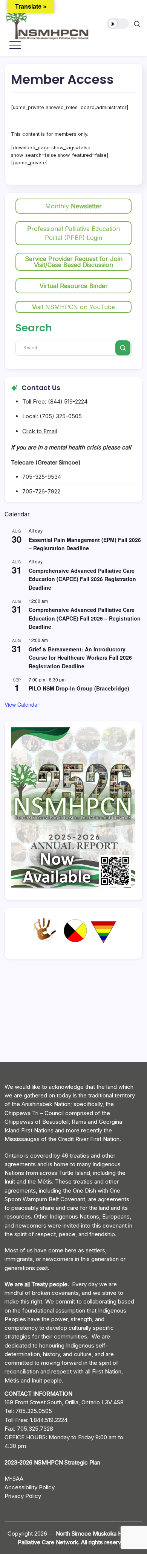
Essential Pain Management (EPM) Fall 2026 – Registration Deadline (85, 544)
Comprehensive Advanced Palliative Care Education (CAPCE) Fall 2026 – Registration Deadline (85, 618)
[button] (118, 23)
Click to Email (39, 431)
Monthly (73, 206)
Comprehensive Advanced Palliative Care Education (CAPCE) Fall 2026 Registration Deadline (82, 579)
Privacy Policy (23, 1495)
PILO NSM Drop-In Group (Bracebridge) (79, 688)
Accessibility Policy (30, 1487)
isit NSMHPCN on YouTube (73, 307)
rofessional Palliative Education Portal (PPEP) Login (73, 233)
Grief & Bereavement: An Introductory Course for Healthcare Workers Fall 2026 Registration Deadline (80, 657)
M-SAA (14, 1478)
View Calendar (22, 704)
